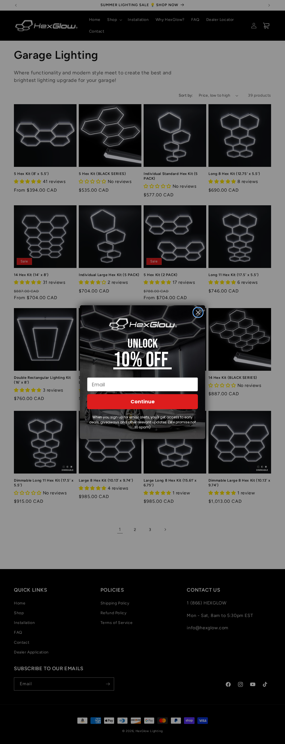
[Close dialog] (198, 312)
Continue (143, 401)
